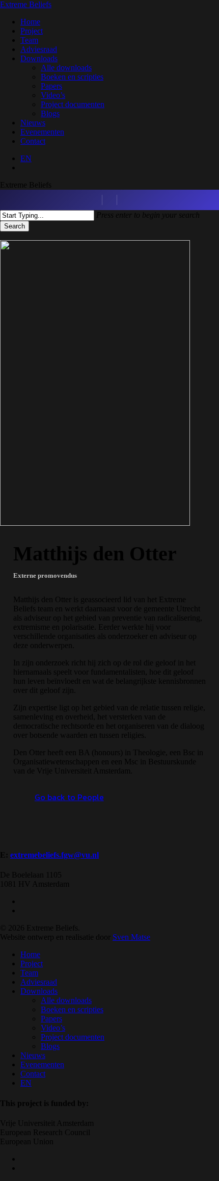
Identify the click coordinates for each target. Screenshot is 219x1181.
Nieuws (32, 1055)
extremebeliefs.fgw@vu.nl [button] (54, 855)
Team (29, 972)
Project (31, 963)
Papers (51, 1018)
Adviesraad (38, 982)
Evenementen (42, 1064)
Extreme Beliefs (25, 4)
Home (30, 954)
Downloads (39, 991)
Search (14, 226)
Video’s (53, 1027)
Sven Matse (131, 937)
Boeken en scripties (72, 1009)
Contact (32, 1073)
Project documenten (72, 1037)
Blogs (50, 1046)
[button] (69, 797)
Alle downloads (66, 1000)
